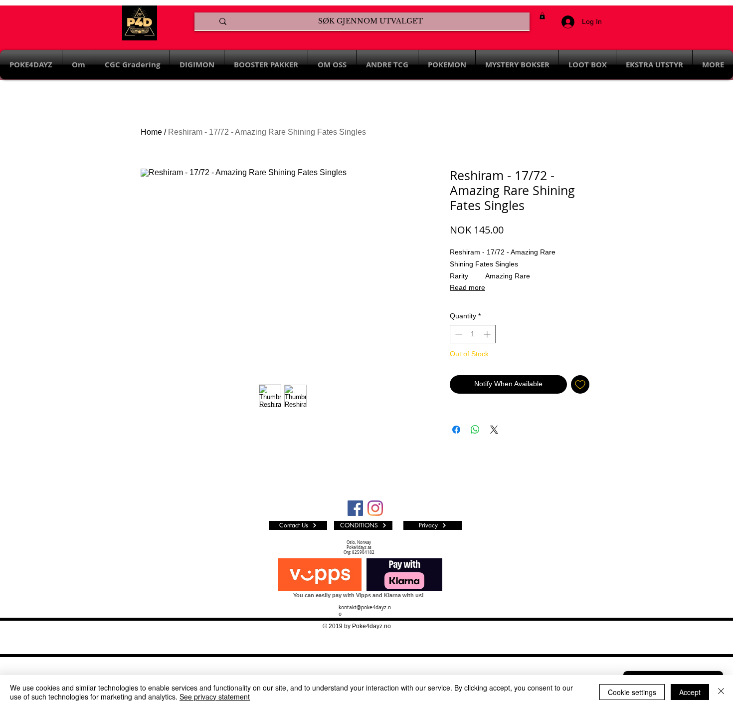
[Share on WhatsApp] (475, 430)
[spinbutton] (473, 334)
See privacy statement (215, 697)
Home (151, 132)
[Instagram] (375, 508)
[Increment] (488, 334)
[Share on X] (494, 430)
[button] (542, 15)
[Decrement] (457, 334)
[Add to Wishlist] (580, 384)
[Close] (721, 692)
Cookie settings (632, 692)
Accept (690, 692)
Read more (467, 287)
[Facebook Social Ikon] (355, 508)
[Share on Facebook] (456, 430)
